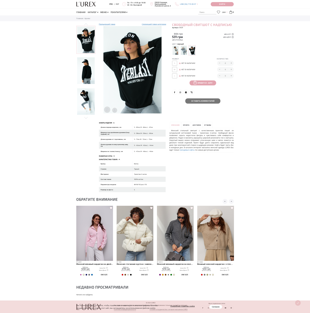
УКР (117, 4)
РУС (111, 4)
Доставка (197, 125)
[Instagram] (180, 92)
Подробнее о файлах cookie (182, 306)
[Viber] (191, 92)
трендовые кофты (187, 150)
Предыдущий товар (107, 24)
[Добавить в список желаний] (111, 208)
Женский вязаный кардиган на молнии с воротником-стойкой (175, 264)
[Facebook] (174, 92)
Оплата (186, 125)
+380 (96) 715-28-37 (188, 4)
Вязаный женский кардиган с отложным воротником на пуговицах (215, 264)
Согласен (216, 307)
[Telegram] (186, 92)
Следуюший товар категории (154, 24)
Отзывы (207, 125)
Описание (175, 125)
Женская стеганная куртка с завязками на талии (135, 264)
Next (86, 117)
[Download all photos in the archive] (107, 110)
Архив (87, 18)
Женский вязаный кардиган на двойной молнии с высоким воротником (94, 264)
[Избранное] (218, 12)
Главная (79, 18)
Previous (86, 24)
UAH (224, 12)
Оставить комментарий (202, 101)
